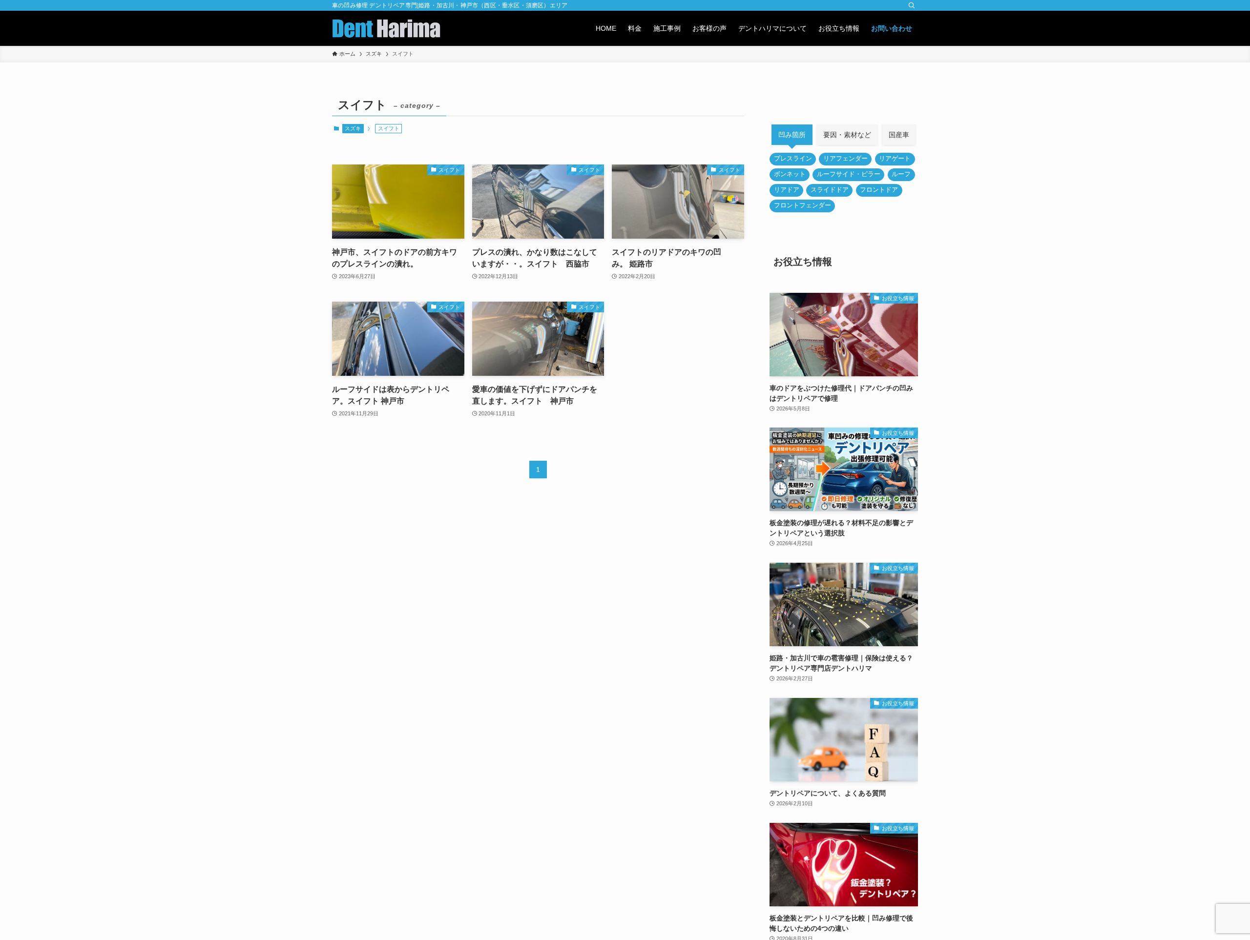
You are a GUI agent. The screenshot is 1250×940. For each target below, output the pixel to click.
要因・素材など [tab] (847, 135)
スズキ (353, 128)
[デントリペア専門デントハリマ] (386, 28)
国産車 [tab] (899, 135)
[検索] (911, 5)
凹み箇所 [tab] (792, 135)
